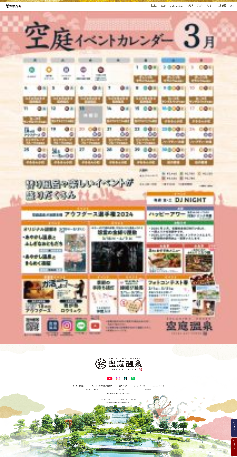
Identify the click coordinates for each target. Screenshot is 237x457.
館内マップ (123, 386)
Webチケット (234, 429)
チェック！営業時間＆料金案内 (176, 6)
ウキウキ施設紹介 (154, 6)
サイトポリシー (105, 399)
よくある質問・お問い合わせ (221, 6)
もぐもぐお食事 (163, 6)
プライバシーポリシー (120, 399)
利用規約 (133, 399)
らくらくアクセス (209, 6)
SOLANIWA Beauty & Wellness (118, 393)
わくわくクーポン (190, 6)
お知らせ (121, 389)
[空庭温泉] (13, 6)
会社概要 (148, 389)
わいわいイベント (200, 6)
